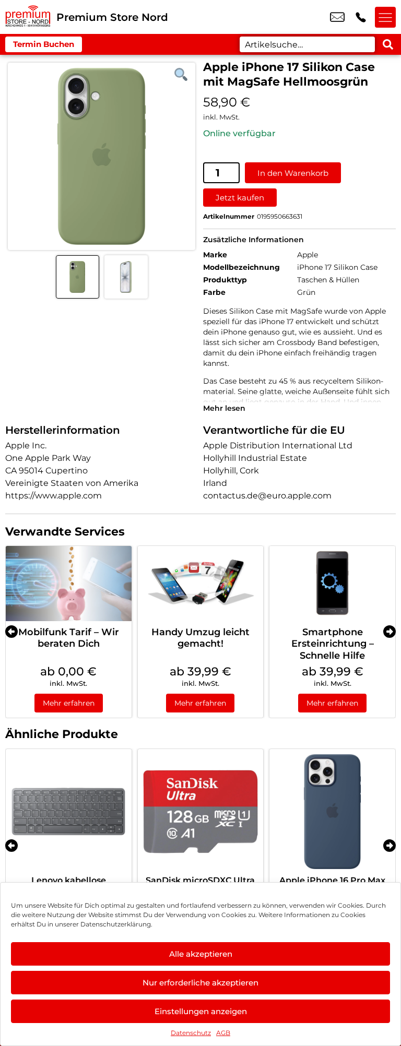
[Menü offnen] (385, 17)
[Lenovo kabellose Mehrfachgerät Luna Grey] (68, 812)
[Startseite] (28, 17)
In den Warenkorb (292, 173)
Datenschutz (191, 1033)
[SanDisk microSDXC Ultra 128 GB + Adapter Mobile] (200, 812)
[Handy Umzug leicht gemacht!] (201, 583)
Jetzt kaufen (240, 198)
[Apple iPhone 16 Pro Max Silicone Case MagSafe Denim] (332, 812)
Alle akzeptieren (200, 954)
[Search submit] (388, 44)
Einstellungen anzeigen (201, 1011)
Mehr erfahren (69, 703)
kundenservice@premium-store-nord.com (337, 17)
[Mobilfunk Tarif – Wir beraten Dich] (69, 583)
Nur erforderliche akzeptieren (200, 983)
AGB (223, 1033)
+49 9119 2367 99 (361, 17)
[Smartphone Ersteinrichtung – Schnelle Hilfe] (332, 583)
